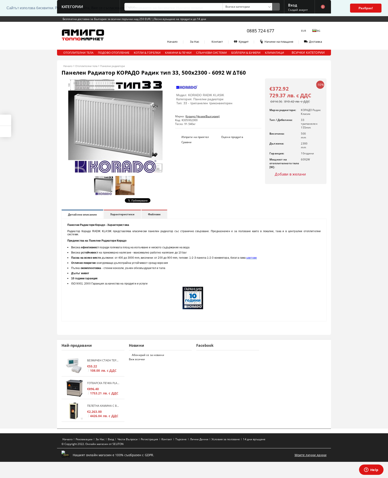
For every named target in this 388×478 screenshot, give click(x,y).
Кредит (244, 42)
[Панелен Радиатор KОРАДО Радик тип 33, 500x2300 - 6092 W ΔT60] (115, 171)
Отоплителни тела (86, 66)
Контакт (217, 42)
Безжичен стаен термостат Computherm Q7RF (103, 360)
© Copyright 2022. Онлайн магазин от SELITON (92, 444)
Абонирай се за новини (148, 355)
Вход (292, 5)
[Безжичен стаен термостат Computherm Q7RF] (74, 365)
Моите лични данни (310, 455)
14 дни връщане (254, 439)
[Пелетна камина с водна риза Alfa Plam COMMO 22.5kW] (74, 410)
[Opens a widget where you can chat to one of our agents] (371, 470)
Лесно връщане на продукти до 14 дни (180, 19)
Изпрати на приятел (195, 137)
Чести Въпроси (127, 439)
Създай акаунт (298, 10)
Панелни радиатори (112, 66)
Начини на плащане (279, 42)
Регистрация (149, 439)
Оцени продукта (232, 137)
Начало (172, 42)
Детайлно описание (82, 214)
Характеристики (122, 214)
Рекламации (84, 439)
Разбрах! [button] (366, 8)
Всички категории (308, 52)
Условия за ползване (226, 439)
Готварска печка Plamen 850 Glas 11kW (103, 383)
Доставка (315, 42)
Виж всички (137, 359)
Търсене (181, 439)
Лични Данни (199, 439)
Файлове (154, 214)
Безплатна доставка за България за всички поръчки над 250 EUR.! (107, 19)
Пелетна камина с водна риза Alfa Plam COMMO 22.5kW (103, 406)
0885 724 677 (260, 31)
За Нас (194, 42)
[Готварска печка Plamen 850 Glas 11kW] (74, 388)
